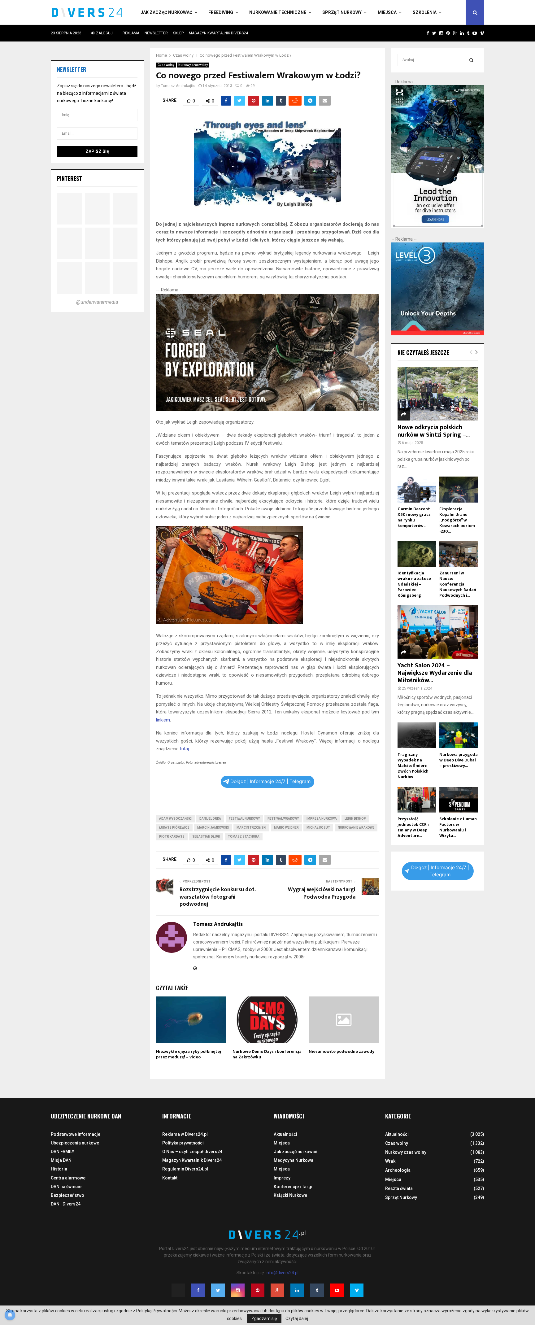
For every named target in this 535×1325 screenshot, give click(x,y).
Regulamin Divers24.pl (185, 1168)
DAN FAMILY (62, 1151)
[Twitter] (218, 1290)
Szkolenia (425, 12)
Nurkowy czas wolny (193, 65)
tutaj (184, 749)
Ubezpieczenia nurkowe (75, 1142)
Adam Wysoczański (175, 818)
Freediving (220, 12)
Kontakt (169, 1177)
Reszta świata (399, 1188)
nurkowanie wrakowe (356, 827)
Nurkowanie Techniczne (277, 12)
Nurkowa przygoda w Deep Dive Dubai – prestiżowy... (458, 760)
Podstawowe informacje (75, 1134)
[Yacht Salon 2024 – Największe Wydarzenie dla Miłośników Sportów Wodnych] (438, 632)
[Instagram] (238, 1290)
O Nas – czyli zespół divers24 (192, 1151)
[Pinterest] (257, 1290)
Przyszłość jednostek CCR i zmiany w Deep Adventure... (413, 827)
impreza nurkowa (322, 818)
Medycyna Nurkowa (293, 1160)
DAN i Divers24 (65, 1203)
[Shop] (422, 33)
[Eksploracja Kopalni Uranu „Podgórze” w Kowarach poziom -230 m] (458, 489)
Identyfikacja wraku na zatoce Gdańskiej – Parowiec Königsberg (414, 584)
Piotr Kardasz (172, 836)
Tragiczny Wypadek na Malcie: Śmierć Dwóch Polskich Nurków (413, 765)
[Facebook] (198, 1290)
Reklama (131, 33)
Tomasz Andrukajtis (178, 86)
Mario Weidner (286, 827)
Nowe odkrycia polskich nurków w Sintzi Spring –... (434, 431)
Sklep (178, 33)
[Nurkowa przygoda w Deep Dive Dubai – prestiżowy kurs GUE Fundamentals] (458, 735)
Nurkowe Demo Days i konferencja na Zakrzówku (267, 1054)
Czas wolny (166, 65)
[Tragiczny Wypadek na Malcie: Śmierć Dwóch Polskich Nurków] (417, 735)
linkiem (163, 720)
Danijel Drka (210, 818)
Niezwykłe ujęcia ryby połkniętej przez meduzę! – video (188, 1054)
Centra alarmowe (68, 1177)
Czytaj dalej (296, 1318)
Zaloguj (104, 33)
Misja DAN (61, 1160)
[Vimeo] (356, 1290)
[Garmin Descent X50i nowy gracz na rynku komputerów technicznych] (417, 489)
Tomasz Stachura (243, 836)
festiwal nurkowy (244, 818)
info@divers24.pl (282, 1272)
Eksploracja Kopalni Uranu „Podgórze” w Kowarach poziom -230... (457, 520)
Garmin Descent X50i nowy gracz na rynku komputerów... (414, 517)
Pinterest (69, 178)
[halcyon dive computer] (437, 226)
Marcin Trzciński (251, 827)
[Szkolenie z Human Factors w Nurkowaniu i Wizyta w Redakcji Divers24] (458, 800)
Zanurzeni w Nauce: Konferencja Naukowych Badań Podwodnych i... (457, 584)
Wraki (391, 1161)
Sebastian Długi (206, 836)
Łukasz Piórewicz (174, 827)
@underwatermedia (97, 302)
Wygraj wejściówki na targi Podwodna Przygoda (321, 893)
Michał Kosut (318, 827)
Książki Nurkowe (290, 1195)
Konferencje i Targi (293, 1186)
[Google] (277, 1290)
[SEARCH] (471, 60)
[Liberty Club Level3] (437, 333)
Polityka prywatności (183, 1142)
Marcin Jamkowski (213, 827)
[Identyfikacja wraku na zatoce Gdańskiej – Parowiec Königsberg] (417, 554)
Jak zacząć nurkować (166, 12)
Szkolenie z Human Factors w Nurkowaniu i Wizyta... (458, 827)
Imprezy (282, 1177)
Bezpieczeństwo (67, 1195)
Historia (59, 1168)
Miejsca (387, 12)
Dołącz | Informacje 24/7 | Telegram (270, 781)
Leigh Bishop (355, 818)
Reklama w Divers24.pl (185, 1134)
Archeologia (398, 1170)
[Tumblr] (317, 1290)
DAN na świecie (66, 1186)
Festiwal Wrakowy (283, 818)
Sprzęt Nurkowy (342, 12)
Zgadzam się (264, 1318)
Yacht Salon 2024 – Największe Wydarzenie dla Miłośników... (435, 673)
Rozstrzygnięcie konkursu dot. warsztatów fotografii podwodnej (217, 897)
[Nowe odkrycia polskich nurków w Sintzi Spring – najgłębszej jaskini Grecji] (438, 394)
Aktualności (285, 1134)
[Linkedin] (297, 1290)
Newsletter (156, 33)
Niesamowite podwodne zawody (341, 1051)
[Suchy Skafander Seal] (267, 409)
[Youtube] (337, 1290)
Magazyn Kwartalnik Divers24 (218, 33)
